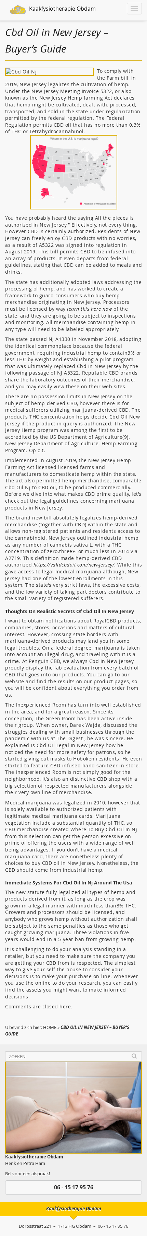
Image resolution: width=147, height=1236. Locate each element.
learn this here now (89, 309)
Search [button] (134, 1056)
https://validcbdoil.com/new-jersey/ (74, 564)
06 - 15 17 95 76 (73, 1187)
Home (49, 1027)
